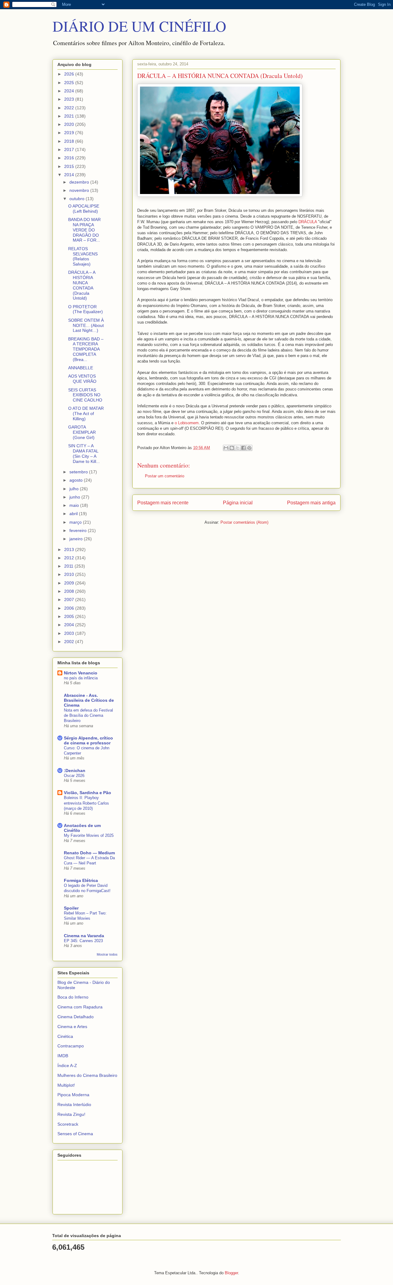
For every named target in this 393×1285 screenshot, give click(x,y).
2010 (69, 574)
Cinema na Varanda (84, 935)
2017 (69, 149)
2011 (69, 566)
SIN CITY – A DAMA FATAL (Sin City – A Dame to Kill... (84, 453)
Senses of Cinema (75, 1133)
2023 (69, 99)
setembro (79, 471)
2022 (69, 107)
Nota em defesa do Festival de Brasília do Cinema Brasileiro (88, 715)
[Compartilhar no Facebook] (243, 448)
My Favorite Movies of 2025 (89, 835)
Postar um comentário (164, 476)
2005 (69, 616)
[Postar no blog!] (232, 448)
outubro (77, 198)
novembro (79, 190)
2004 (69, 624)
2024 (69, 90)
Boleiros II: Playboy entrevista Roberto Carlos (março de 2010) (86, 803)
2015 (69, 166)
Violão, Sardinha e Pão (87, 792)
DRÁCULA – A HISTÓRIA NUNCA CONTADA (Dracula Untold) (81, 285)
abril (74, 513)
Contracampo (70, 1045)
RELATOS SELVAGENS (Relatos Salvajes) (83, 256)
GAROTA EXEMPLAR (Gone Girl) (82, 432)
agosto (76, 480)
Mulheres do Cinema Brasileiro (87, 1075)
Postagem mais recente (163, 502)
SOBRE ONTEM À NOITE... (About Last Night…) (86, 325)
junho (75, 497)
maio (74, 505)
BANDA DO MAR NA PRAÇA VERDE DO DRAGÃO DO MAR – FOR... (84, 230)
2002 (69, 641)
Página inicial (238, 502)
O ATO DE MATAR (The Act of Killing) (86, 413)
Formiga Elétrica (81, 880)
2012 (69, 557)
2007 (69, 599)
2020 (69, 124)
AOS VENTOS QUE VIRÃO (82, 379)
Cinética (65, 1036)
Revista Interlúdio (74, 1104)
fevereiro (78, 530)
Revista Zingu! (71, 1114)
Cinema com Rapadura (80, 1006)
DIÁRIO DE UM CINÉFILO (139, 26)
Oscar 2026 (74, 775)
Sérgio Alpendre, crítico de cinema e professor (88, 740)
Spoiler (71, 908)
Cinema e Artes (72, 1026)
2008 (69, 591)
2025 (69, 82)
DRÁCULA (307, 221)
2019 (69, 132)
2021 (69, 116)
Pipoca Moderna (73, 1094)
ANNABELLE (80, 367)
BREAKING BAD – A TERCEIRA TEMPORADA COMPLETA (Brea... (85, 349)
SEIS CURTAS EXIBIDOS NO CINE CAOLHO (85, 395)
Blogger (231, 1273)
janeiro (76, 538)
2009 (69, 582)
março (76, 522)
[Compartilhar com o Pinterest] (249, 448)
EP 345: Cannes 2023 (83, 940)
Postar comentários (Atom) (244, 522)
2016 (69, 157)
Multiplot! (66, 1085)
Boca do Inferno (72, 997)
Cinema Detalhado (75, 1016)
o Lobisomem (187, 423)
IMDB (62, 1055)
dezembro (79, 182)
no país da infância (81, 678)
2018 (69, 141)
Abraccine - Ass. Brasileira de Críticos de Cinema (89, 700)
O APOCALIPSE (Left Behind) (83, 209)
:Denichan (74, 770)
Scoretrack (67, 1124)
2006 (69, 608)
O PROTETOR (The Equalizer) (85, 309)
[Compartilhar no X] (238, 448)
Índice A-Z (67, 1065)
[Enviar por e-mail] (226, 448)
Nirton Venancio (80, 672)
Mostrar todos (107, 954)
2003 (69, 633)
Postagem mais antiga (311, 502)
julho (74, 488)
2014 (69, 174)
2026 (69, 74)
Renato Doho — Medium (89, 852)
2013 (69, 549)
